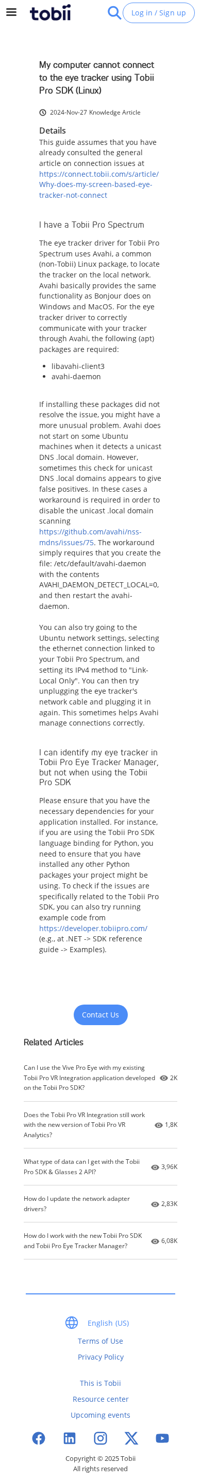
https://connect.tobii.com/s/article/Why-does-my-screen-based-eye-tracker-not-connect (99, 184)
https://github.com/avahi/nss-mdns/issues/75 (90, 537)
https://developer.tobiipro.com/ (93, 928)
